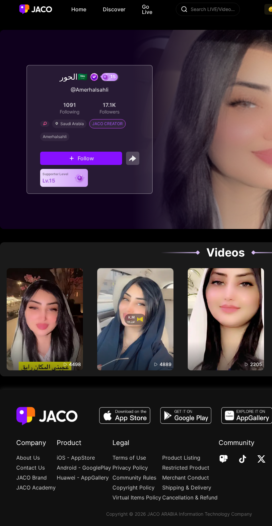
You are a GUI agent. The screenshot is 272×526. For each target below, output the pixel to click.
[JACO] (224, 459)
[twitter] (256, 459)
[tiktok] (238, 459)
